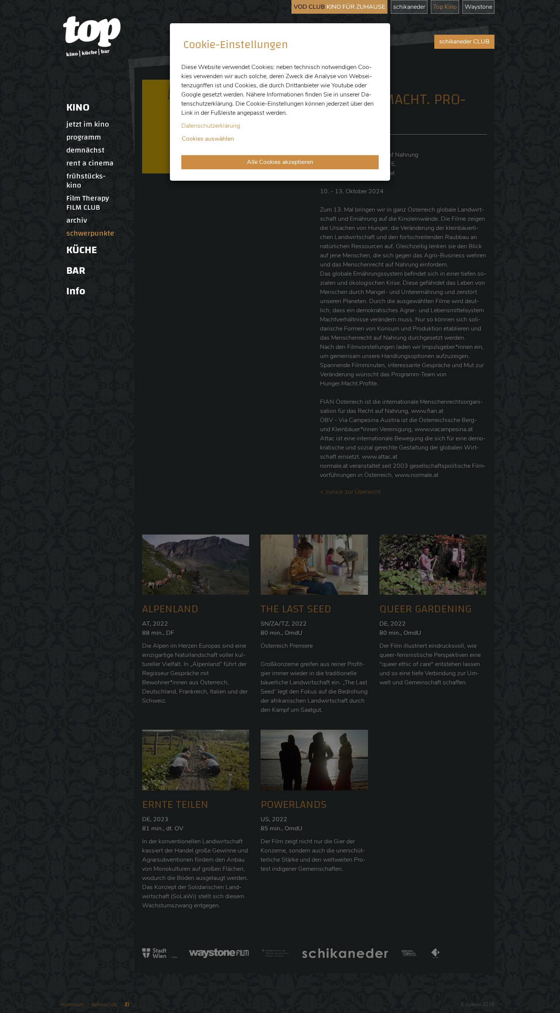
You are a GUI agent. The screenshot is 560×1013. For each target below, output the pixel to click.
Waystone (478, 7)
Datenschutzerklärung (210, 126)
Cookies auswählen (208, 139)
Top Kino (445, 7)
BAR (75, 270)
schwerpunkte (90, 233)
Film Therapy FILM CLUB (87, 203)
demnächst (85, 150)
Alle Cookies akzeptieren (280, 162)
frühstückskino (86, 181)
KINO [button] (78, 107)
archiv (76, 220)
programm (83, 137)
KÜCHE (81, 250)
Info (75, 291)
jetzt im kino (87, 124)
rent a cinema (90, 163)
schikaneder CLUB (464, 41)
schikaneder (409, 7)
